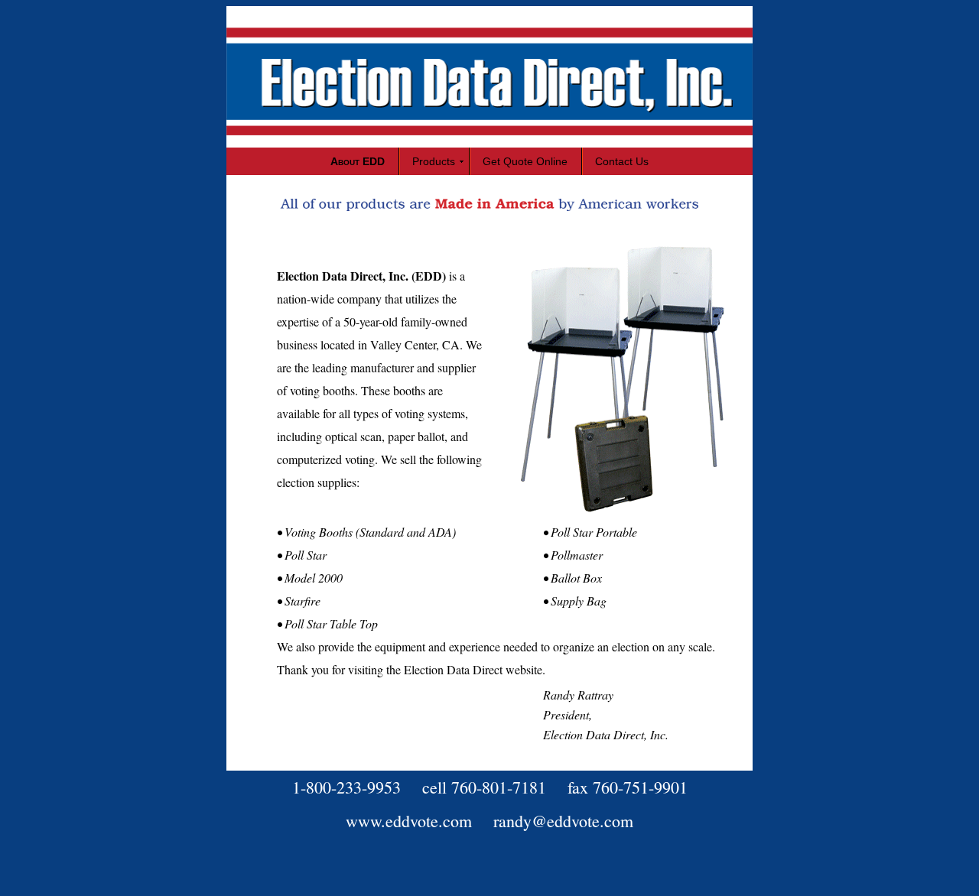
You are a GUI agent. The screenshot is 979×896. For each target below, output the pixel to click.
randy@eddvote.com (563, 821)
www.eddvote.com (409, 821)
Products (433, 161)
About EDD (357, 161)
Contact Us (622, 161)
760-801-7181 (498, 787)
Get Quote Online (525, 161)
